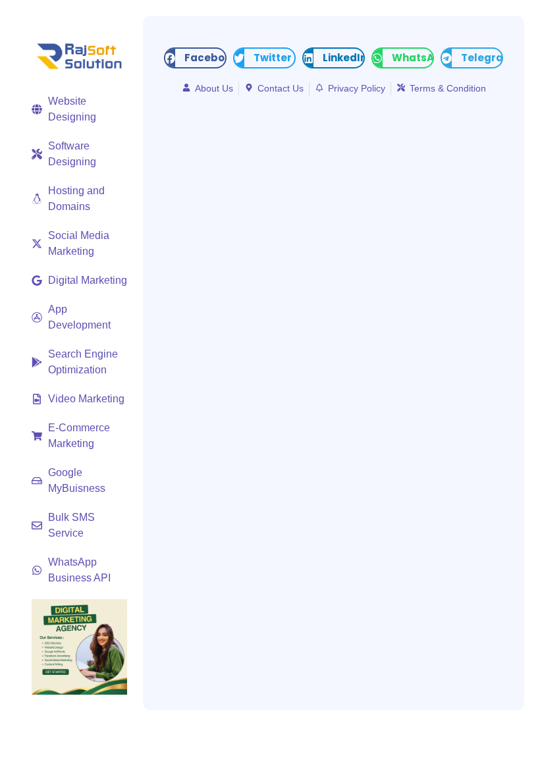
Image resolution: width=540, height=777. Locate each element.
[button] (195, 57)
